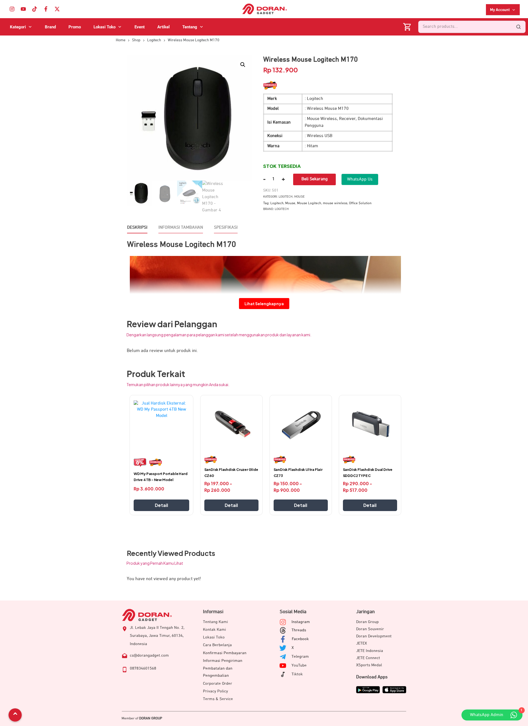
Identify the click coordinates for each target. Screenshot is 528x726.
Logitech (286, 196)
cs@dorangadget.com (149, 655)
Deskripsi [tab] (137, 227)
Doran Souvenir (370, 629)
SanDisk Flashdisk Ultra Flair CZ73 (298, 472)
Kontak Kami (214, 629)
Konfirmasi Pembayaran (224, 653)
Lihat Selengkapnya (264, 303)
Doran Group (367, 622)
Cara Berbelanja (217, 645)
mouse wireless (335, 203)
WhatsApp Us (360, 179)
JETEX (361, 643)
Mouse (299, 196)
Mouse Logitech (309, 203)
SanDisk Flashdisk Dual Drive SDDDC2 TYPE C (367, 472)
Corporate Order (217, 683)
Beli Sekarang (314, 179)
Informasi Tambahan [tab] (180, 227)
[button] (243, 65)
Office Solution (360, 203)
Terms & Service (218, 699)
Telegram (300, 656)
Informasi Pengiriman (222, 661)
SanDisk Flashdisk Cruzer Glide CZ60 (231, 472)
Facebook (300, 639)
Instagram (301, 622)
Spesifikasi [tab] (226, 227)
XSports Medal (369, 665)
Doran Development (374, 636)
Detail (161, 505)
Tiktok (297, 674)
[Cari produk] (518, 27)
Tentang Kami (215, 622)
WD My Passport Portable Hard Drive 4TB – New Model (160, 476)
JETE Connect (368, 658)
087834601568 (143, 668)
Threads (299, 630)
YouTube (299, 665)
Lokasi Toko (214, 637)
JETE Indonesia (369, 651)
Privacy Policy (215, 691)
